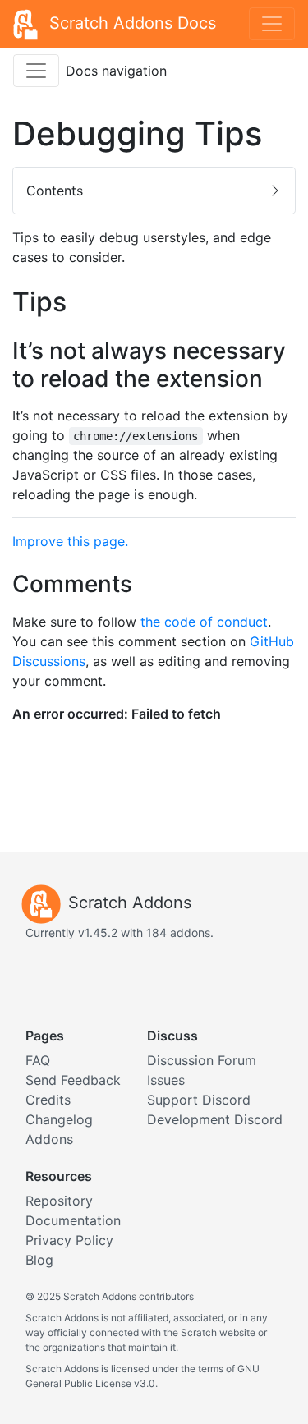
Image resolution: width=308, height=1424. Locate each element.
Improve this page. (70, 541)
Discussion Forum (201, 1060)
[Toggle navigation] (272, 23)
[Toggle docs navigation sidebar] (36, 70)
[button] (154, 190)
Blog (39, 1260)
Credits (48, 1099)
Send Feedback (73, 1080)
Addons (49, 1139)
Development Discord (215, 1119)
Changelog (59, 1119)
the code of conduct (204, 621)
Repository (59, 1200)
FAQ (37, 1060)
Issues (166, 1080)
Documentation (73, 1220)
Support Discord (199, 1099)
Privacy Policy (69, 1240)
